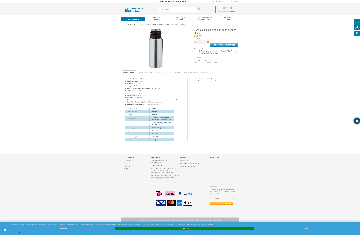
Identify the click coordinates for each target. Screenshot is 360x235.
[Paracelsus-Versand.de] (169, 1)
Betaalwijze (184, 160)
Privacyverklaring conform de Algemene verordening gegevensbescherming (164, 177)
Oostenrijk (127, 160)
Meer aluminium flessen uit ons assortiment (188, 73)
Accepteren (184, 228)
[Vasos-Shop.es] (174, 1)
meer (306, 228)
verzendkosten (173, 220)
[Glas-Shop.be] (163, 1)
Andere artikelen (144, 73)
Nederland (127, 167)
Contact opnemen (156, 165)
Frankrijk (127, 162)
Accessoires (160, 73)
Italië (125, 164)
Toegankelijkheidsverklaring (189, 163)
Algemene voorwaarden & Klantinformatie (159, 161)
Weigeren (63, 228)
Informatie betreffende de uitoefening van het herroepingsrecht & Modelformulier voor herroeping (163, 171)
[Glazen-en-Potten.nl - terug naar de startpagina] (134, 9)
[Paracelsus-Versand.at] (158, 1)
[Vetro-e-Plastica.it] (184, 1)
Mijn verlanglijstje (220, 1)
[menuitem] (124, 1)
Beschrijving (128, 73)
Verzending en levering (188, 166)
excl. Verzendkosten (206, 39)
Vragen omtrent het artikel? (202, 79)
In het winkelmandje (225, 45)
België (126, 169)
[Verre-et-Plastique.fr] (179, 1)
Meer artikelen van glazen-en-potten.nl (206, 81)
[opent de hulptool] (357, 121)
